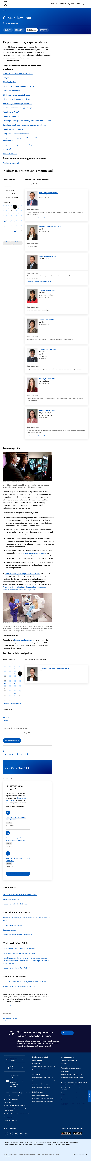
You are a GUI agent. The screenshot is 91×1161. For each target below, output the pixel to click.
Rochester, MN (10, 190)
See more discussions (17, 874)
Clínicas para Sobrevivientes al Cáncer (19, 86)
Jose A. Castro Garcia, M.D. (48, 192)
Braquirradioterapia (9, 930)
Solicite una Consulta (12, 23)
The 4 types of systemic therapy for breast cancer (19, 953)
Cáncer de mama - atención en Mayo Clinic (17, 733)
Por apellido (6, 202)
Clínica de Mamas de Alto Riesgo (16, 95)
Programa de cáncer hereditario (16, 133)
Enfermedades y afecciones (13, 11)
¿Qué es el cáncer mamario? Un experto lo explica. (20, 894)
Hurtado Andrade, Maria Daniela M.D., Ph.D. (54, 668)
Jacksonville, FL (11, 194)
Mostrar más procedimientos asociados (16, 934)
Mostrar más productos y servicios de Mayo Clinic (20, 986)
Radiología (7, 149)
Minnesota (6, 717)
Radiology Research (11, 163)
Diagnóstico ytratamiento (19, 29)
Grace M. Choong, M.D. (47, 290)
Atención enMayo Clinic (43, 29)
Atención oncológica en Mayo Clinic (18, 73)
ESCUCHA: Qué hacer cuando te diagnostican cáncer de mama (24, 982)
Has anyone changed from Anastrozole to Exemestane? (15, 839)
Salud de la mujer (10, 153)
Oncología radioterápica (13, 129)
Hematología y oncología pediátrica (17, 103)
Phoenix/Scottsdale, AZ (13, 197)
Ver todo (5, 720)
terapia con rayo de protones (34, 553)
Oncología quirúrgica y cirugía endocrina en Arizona (24, 125)
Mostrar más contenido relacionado (15, 904)
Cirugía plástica (9, 82)
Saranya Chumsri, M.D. (47, 320)
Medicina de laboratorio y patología (17, 107)
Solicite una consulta (12, 740)
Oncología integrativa (11, 116)
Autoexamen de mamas (11, 899)
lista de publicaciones (23, 640)
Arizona (5, 712)
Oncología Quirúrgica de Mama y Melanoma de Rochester (27, 120)
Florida (5, 715)
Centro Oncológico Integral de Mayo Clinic (22, 573)
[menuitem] (8, 30)
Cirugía (6, 77)
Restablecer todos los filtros (12, 243)
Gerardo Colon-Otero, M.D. (48, 349)
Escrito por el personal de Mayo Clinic (15, 728)
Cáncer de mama (17, 17)
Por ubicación (7, 186)
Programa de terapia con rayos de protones (21, 144)
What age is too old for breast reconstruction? (16, 818)
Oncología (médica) (11, 112)
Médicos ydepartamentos (31, 29)
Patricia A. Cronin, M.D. (47, 410)
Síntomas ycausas (8, 29)
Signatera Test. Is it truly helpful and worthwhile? (18, 859)
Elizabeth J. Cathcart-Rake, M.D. (50, 227)
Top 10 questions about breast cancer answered (19, 948)
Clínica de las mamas (11, 90)
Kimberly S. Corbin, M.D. (47, 379)
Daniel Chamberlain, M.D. (47, 256)
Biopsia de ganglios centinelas (13, 925)
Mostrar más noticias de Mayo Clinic (15, 968)
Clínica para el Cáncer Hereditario (17, 99)
